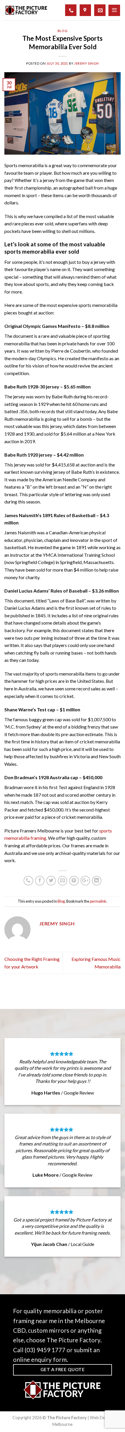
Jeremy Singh (86, 63)
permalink (98, 901)
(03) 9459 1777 (45, 1349)
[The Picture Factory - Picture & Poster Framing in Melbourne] (26, 10)
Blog (62, 31)
